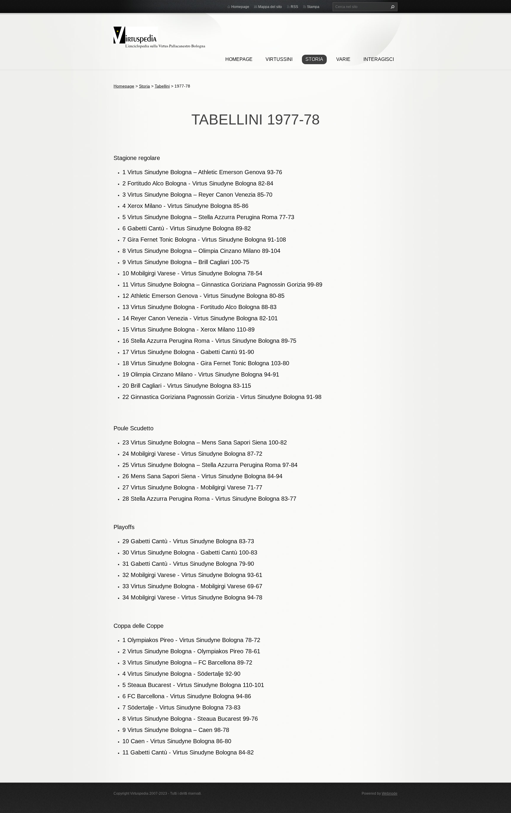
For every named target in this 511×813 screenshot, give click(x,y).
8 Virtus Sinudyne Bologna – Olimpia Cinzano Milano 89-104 (201, 251)
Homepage (239, 59)
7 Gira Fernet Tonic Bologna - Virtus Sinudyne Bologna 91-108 (204, 239)
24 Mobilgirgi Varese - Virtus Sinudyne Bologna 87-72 (192, 453)
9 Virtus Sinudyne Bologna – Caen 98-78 (175, 730)
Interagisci (378, 59)
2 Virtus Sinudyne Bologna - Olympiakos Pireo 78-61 (191, 651)
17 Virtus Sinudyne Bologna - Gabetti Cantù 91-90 (188, 352)
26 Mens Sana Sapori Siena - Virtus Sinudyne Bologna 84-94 (202, 476)
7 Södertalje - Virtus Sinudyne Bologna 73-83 (181, 707)
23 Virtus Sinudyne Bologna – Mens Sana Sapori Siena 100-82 (204, 442)
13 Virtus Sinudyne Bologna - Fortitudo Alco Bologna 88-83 (199, 307)
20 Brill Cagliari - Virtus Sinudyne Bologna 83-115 (186, 385)
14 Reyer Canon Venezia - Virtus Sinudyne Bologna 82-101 (200, 318)
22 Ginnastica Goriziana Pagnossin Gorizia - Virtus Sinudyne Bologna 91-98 (221, 397)
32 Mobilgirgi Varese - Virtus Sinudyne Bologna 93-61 (192, 575)
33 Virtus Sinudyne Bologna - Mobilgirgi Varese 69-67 (192, 586)
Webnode (389, 793)
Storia (314, 59)
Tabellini (162, 86)
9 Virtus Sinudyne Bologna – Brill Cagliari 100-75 (185, 262)
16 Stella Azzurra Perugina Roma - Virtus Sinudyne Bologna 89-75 (209, 340)
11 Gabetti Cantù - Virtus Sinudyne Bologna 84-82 (188, 752)
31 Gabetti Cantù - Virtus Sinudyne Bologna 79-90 (188, 563)
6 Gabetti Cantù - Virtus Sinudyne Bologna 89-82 (186, 228)
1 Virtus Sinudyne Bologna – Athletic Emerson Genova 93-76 (202, 172)
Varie (343, 59)
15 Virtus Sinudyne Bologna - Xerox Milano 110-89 (188, 329)
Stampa (313, 7)
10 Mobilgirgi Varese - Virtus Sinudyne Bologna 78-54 (192, 273)
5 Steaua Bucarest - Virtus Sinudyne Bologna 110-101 (193, 685)
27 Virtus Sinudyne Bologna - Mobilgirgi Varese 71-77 (192, 487)
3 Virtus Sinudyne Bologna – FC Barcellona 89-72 (187, 662)
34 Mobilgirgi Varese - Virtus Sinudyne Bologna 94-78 (192, 597)
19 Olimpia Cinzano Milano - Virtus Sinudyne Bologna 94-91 (200, 374)
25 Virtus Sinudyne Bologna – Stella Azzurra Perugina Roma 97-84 (209, 465)
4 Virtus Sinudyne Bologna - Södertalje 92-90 (181, 673)
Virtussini (279, 59)
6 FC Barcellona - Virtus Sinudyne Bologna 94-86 (186, 696)
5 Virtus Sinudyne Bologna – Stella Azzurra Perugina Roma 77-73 (208, 217)
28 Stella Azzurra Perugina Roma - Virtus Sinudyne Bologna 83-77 (209, 498)
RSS (294, 7)
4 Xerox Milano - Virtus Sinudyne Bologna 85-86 (185, 206)
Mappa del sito (270, 7)
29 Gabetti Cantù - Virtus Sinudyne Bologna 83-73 (188, 541)
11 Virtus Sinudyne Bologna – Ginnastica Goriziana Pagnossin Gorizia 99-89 (222, 284)
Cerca (391, 6)
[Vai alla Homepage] (136, 34)
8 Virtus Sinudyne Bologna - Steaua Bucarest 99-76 (190, 718)
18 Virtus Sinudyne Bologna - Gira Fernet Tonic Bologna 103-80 (205, 363)
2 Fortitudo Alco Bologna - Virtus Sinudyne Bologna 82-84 (197, 183)
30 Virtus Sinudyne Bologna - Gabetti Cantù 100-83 (189, 552)
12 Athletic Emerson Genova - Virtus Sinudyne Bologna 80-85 (203, 295)
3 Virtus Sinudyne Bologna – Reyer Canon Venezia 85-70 (197, 194)
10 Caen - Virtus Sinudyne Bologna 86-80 (176, 741)
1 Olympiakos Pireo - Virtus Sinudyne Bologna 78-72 (191, 640)
